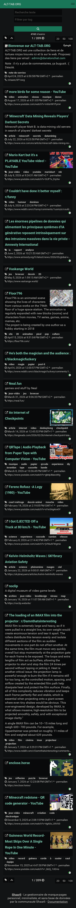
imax (39, 740)
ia (10, 250)
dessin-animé (34, 502)
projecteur (51, 740)
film (20, 740)
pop (47, 334)
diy (68, 464)
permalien (35, 76)
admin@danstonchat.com (48, 58)
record (21, 858)
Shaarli (16, 894)
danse (58, 97)
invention (11, 467)
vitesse (64, 536)
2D (39, 274)
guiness (33, 858)
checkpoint (62, 428)
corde (43, 858)
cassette (32, 467)
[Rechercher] (38, 29)
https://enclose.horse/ (19, 785)
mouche (50, 502)
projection (11, 743)
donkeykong (46, 428)
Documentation (58, 901)
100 (70, 38)
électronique (12, 816)
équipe (10, 862)
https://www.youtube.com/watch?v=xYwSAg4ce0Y (34, 509)
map (63, 596)
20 (57, 38)
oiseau (35, 97)
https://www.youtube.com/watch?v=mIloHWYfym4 (34, 104)
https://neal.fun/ (15, 400)
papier (31, 364)
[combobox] (38, 19)
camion (52, 536)
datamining (50, 136)
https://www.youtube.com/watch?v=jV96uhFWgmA (34, 544)
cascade (40, 536)
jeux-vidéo (14, 172)
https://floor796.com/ (18, 341)
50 (64, 38)
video (11, 97)
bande (44, 467)
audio (24, 464)
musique (46, 97)
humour (22, 202)
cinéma (29, 740)
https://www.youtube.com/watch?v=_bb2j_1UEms (33, 869)
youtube (37, 172)
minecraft (24, 136)
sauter (58, 858)
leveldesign (41, 596)
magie (21, 364)
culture (56, 334)
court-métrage (16, 502)
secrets (37, 136)
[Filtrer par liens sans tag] (5, 37)
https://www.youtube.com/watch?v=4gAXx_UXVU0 (33, 823)
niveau (53, 596)
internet (23, 428)
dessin (31, 274)
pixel (38, 334)
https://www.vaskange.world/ (22, 281)
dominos (34, 202)
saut (67, 858)
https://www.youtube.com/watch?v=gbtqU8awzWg (33, 474)
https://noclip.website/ (19, 603)
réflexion (20, 778)
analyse (29, 250)
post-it (41, 364)
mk (60, 172)
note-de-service (17, 72)
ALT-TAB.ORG (12, 4)
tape (22, 467)
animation (23, 97)
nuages (50, 567)
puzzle (31, 778)
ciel (60, 567)
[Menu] (73, 5)
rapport (18, 250)
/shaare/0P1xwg (16, 80)
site (11, 334)
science (13, 536)
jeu (10, 274)
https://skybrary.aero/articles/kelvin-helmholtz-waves (35, 574)
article (12, 136)
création (41, 813)
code (52, 813)
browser (19, 274)
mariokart (50, 172)
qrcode (44, 464)
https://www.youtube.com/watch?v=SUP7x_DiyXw (33, 179)
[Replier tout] (11, 37)
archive (13, 596)
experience (57, 464)
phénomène (37, 567)
